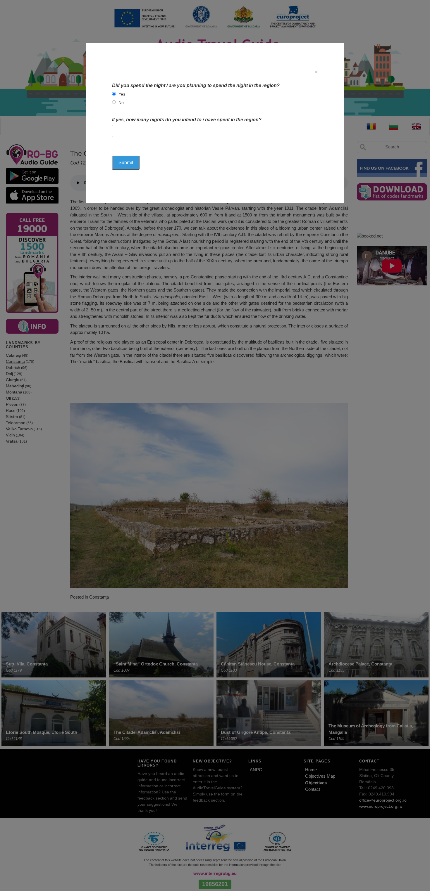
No (121, 102)
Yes (121, 94)
